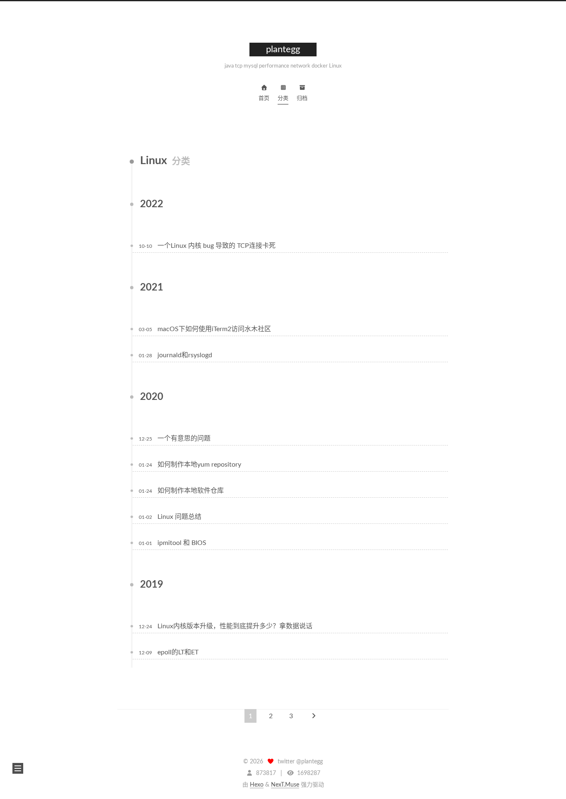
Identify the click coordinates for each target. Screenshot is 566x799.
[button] (17, 768)
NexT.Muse (285, 785)
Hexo (257, 785)
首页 (264, 98)
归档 (302, 98)
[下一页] (313, 716)
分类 (283, 98)
